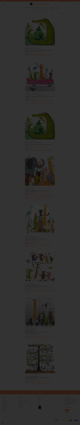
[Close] (47, 201)
